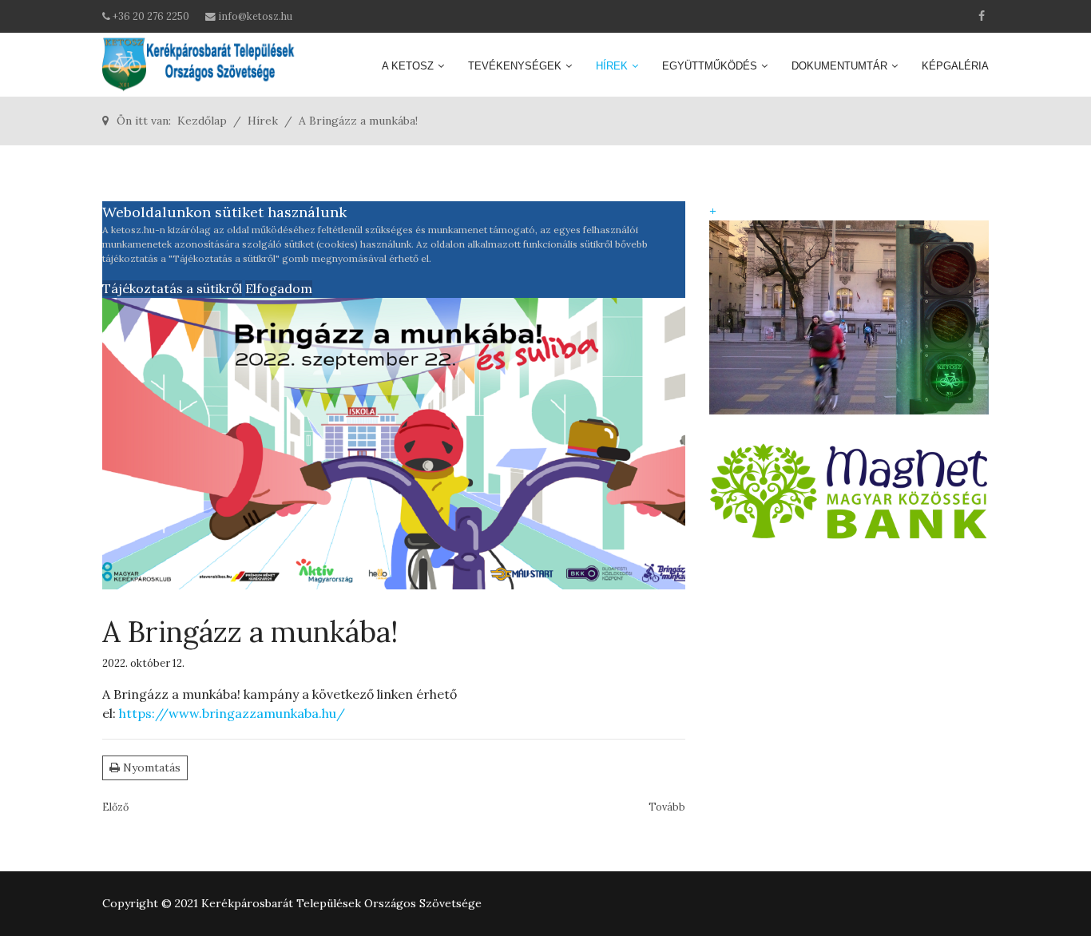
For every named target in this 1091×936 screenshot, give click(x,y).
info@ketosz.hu (255, 16)
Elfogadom (278, 288)
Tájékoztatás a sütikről (172, 288)
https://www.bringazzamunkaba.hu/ (232, 713)
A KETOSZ (408, 66)
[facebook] (981, 16)
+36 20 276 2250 (151, 16)
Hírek (612, 66)
